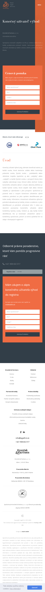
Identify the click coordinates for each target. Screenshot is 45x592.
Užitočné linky (22, 423)
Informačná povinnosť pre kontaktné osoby (22, 417)
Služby (12, 380)
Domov (12, 374)
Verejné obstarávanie (11, 402)
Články (33, 380)
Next (44, 145)
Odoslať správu (22, 112)
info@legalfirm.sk (10, 304)
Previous (1, 145)
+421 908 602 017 (22, 442)
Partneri (33, 374)
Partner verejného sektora (12, 399)
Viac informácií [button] (15, 589)
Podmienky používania (33, 395)
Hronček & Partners (12, 395)
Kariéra (22, 420)
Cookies (33, 402)
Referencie (33, 377)
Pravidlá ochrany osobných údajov (22, 414)
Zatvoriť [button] (35, 587)
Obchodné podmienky (33, 399)
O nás (12, 377)
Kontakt (12, 384)
